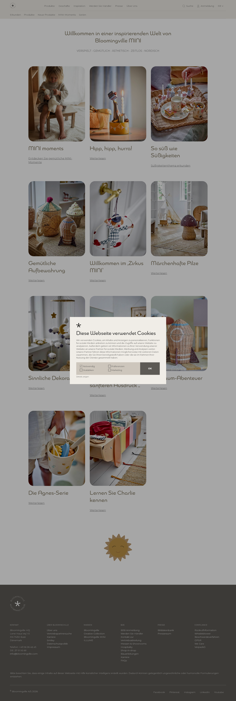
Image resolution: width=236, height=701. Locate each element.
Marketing (116, 370)
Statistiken (88, 370)
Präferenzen (117, 366)
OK (150, 368)
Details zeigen (82, 376)
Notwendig (89, 366)
